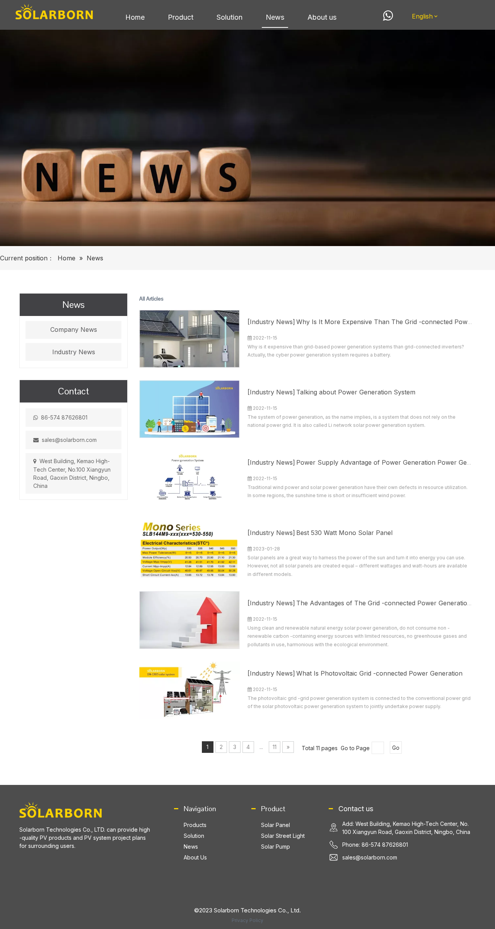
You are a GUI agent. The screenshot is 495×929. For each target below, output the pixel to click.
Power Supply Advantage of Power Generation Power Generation (393, 462)
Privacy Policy (247, 920)
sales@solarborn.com (69, 439)
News (191, 846)
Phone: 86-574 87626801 (375, 844)
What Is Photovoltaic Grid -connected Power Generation (379, 673)
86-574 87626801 (64, 417)
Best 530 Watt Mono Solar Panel (344, 533)
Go (395, 747)
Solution (194, 835)
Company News (73, 329)
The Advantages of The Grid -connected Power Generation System (395, 603)
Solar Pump (275, 846)
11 (275, 747)
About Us (195, 857)
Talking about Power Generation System (355, 392)
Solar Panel (275, 825)
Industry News (73, 352)
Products (195, 825)
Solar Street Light (283, 835)
